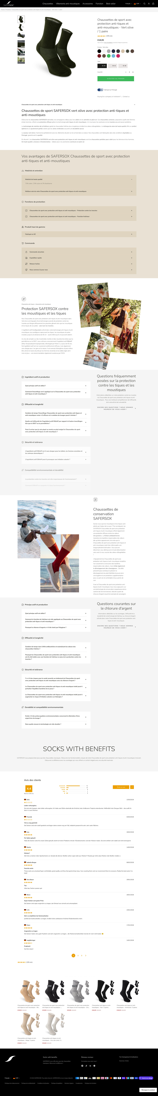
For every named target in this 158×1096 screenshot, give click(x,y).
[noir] (99, 51)
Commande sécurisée (37, 252)
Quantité (99, 72)
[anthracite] (118, 51)
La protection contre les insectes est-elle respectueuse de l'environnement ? (51, 478)
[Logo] (9, 3)
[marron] (132, 51)
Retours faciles (35, 264)
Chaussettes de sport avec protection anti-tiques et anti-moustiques (42, 104)
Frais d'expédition (108, 42)
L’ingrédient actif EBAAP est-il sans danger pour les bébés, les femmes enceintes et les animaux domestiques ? (53, 452)
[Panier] (153, 4)
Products (8, 10)
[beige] (123, 51)
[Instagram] (82, 1066)
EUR (17, 1078)
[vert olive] (127, 51)
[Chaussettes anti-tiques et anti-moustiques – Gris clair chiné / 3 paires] (54, 1024)
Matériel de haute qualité (33, 179)
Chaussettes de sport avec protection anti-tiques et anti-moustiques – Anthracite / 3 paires (53, 1006)
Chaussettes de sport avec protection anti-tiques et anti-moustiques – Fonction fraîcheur (59, 216)
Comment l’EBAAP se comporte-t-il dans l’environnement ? (45, 484)
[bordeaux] (99, 56)
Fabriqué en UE (30, 234)
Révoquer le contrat (148, 1090)
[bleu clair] (113, 56)
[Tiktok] (86, 1066)
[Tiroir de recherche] (144, 4)
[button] (132, 787)
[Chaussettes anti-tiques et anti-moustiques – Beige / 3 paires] (29, 1024)
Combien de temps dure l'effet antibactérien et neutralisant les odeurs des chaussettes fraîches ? (50, 648)
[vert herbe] (109, 56)
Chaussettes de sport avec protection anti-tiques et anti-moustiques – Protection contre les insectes (63, 211)
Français (7, 1078)
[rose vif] (118, 56)
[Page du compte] (149, 4)
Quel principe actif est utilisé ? (35, 386)
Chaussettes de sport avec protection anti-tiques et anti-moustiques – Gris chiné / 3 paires (78, 1006)
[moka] (104, 56)
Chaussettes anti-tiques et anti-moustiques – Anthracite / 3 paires (127, 1006)
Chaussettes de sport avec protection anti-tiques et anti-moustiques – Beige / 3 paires (29, 1006)
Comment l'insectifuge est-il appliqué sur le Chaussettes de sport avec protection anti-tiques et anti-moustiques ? (52, 393)
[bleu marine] (113, 51)
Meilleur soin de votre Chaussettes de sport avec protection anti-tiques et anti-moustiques (55, 191)
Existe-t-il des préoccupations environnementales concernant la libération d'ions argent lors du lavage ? (52, 717)
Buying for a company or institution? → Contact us (113, 97)
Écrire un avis (121, 787)
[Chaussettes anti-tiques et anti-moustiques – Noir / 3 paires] (104, 991)
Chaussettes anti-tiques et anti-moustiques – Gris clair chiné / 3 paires (51, 1039)
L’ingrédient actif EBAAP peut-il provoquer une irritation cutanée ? (47, 459)
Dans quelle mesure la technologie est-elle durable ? (43, 724)
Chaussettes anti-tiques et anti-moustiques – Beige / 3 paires (27, 1039)
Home (3, 10)
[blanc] (104, 51)
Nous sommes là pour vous (39, 270)
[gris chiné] (109, 51)
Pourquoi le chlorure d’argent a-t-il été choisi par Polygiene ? (45, 627)
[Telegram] (94, 1066)
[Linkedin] (90, 1066)
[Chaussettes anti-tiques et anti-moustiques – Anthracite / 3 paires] (128, 991)
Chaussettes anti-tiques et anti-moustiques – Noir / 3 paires (101, 1006)
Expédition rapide (36, 258)
